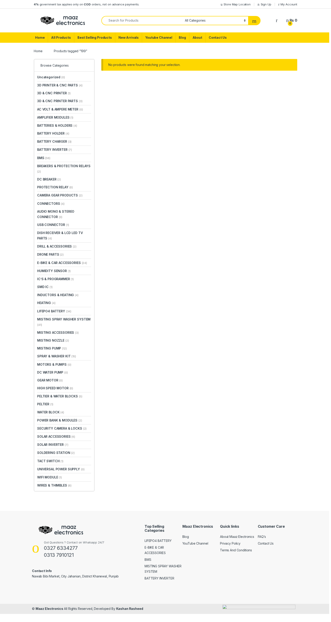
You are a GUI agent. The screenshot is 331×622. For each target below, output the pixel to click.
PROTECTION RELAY (55, 187)
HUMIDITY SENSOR (54, 271)
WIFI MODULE (49, 477)
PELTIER (45, 404)
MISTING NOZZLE (53, 340)
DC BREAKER (49, 179)
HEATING (46, 303)
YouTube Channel (195, 543)
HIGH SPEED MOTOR (55, 388)
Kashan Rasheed (129, 609)
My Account (289, 4)
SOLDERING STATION (56, 453)
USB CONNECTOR (53, 225)
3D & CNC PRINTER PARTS (59, 101)
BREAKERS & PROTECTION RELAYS (64, 168)
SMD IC (45, 287)
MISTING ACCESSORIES (58, 332)
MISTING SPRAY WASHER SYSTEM (64, 322)
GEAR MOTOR (50, 380)
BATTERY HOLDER (53, 133)
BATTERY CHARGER (54, 141)
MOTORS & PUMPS (54, 364)
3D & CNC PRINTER (54, 93)
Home (40, 37)
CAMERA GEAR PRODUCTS (60, 195)
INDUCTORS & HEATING (58, 295)
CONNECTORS (51, 203)
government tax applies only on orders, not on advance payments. (86, 4)
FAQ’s (262, 537)
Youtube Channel (158, 37)
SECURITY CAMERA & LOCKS (62, 428)
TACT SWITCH (50, 461)
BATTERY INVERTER (54, 149)
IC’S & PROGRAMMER (55, 279)
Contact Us (218, 37)
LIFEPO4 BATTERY (54, 311)
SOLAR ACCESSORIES (56, 436)
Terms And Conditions (236, 550)
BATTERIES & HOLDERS (57, 125)
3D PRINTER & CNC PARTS (59, 85)
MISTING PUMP (52, 348)
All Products (61, 37)
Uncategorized (51, 77)
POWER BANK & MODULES (59, 420)
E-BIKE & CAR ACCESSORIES (62, 263)
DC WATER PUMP (52, 372)
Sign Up (266, 4)
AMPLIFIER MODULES (55, 117)
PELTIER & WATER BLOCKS (59, 396)
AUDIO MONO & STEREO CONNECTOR (55, 214)
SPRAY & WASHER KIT (56, 356)
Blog (182, 37)
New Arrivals (128, 37)
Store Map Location (237, 4)
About (197, 37)
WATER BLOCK (50, 412)
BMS (43, 158)
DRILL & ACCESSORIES (57, 246)
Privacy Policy (230, 543)
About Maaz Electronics (237, 537)
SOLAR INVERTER (52, 444)
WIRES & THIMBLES (54, 485)
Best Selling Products (94, 37)
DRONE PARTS (50, 254)
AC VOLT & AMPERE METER (60, 109)
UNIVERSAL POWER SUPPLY (60, 469)
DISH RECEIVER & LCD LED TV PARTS (60, 235)
